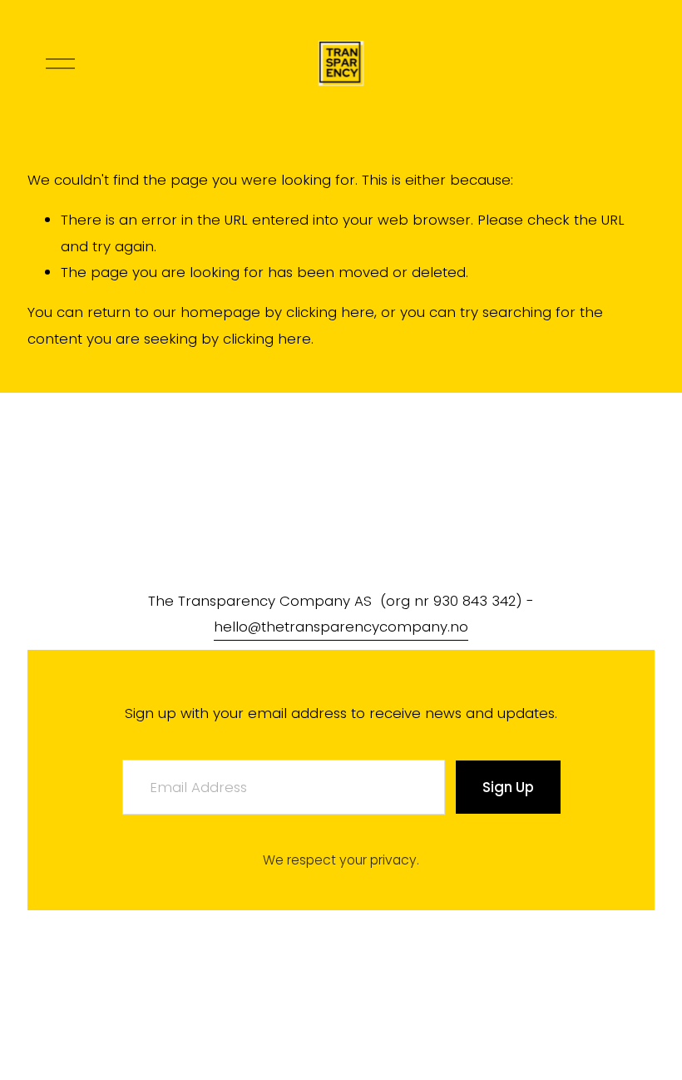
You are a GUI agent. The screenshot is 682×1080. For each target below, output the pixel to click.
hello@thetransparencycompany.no (341, 627)
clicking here (330, 312)
